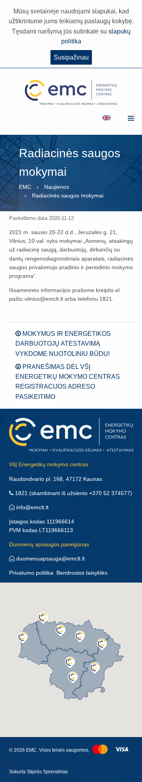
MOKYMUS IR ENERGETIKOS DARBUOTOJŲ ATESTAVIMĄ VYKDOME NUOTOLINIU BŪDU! (63, 343)
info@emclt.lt (32, 507)
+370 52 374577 (109, 493)
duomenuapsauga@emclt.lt (50, 558)
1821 (20, 493)
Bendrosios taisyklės (81, 573)
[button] (43, 618)
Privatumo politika (31, 573)
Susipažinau (71, 57)
